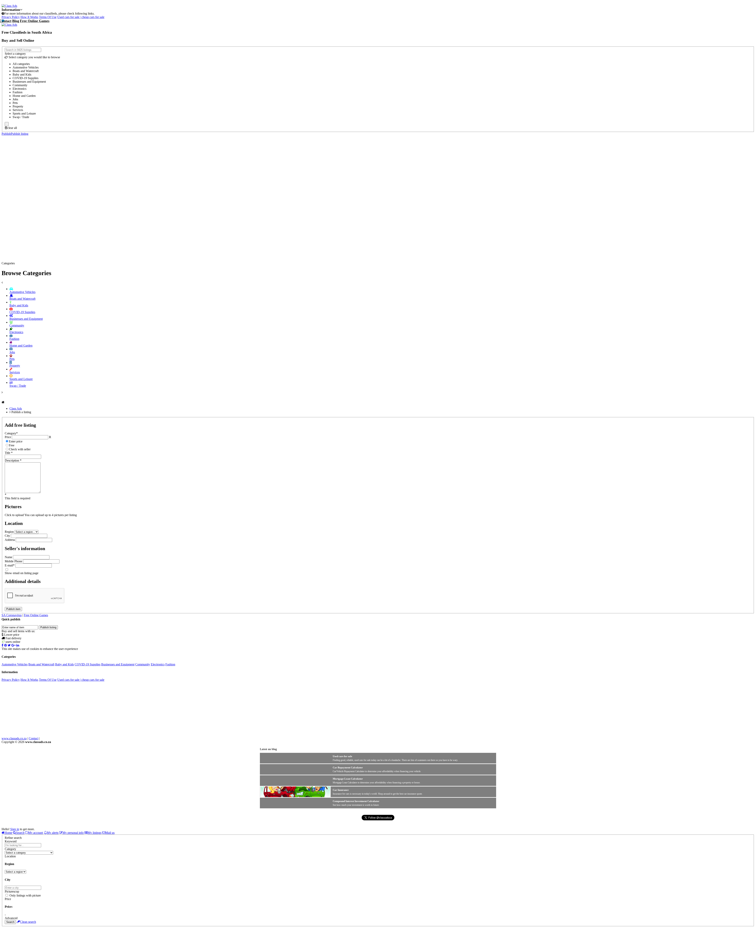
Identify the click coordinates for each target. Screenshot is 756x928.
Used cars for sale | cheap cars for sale (80, 17)
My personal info (73, 832)
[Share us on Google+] (13, 645)
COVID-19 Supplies (87, 664)
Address (10, 539)
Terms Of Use (48, 17)
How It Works (29, 17)
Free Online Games (34, 21)
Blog (15, 21)
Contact (33, 738)
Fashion (170, 664)
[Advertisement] (378, 184)
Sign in (14, 829)
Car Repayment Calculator (348, 767)
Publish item (13, 609)
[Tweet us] (9, 645)
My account (35, 832)
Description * (13, 460)
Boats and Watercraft (41, 664)
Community (142, 664)
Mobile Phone (13, 561)
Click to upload (14, 515)
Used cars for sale (342, 756)
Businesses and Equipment (117, 664)
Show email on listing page (21, 573)
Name (8, 557)
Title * (9, 452)
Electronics (158, 664)
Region (9, 531)
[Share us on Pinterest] (5, 645)
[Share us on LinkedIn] (17, 645)
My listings (94, 832)
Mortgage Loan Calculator (348, 778)
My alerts (52, 832)
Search (20, 832)
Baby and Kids (64, 664)
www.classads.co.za (14, 738)
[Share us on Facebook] (2, 645)
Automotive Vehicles (15, 664)
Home (8, 832)
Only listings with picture (25, 895)
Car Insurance (341, 789)
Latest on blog (268, 749)
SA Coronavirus (12, 615)
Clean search (28, 921)
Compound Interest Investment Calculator (356, 801)
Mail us (110, 832)
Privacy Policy (11, 17)
